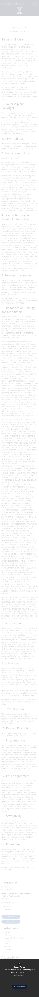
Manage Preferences (19, 991)
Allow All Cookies (19, 987)
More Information (19, 975)
